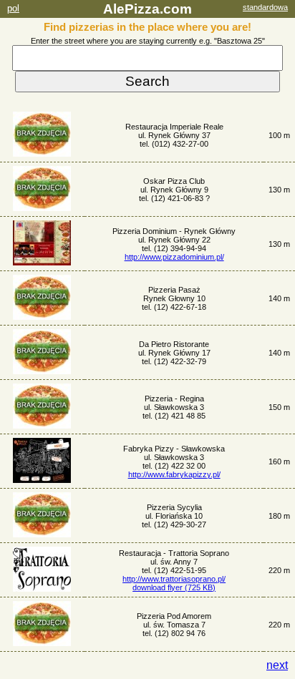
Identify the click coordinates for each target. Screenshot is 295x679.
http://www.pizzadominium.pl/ (174, 257)
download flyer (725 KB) (174, 587)
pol (13, 8)
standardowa (265, 7)
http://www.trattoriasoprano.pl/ (174, 579)
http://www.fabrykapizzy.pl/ (174, 474)
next (277, 665)
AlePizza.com (147, 8)
